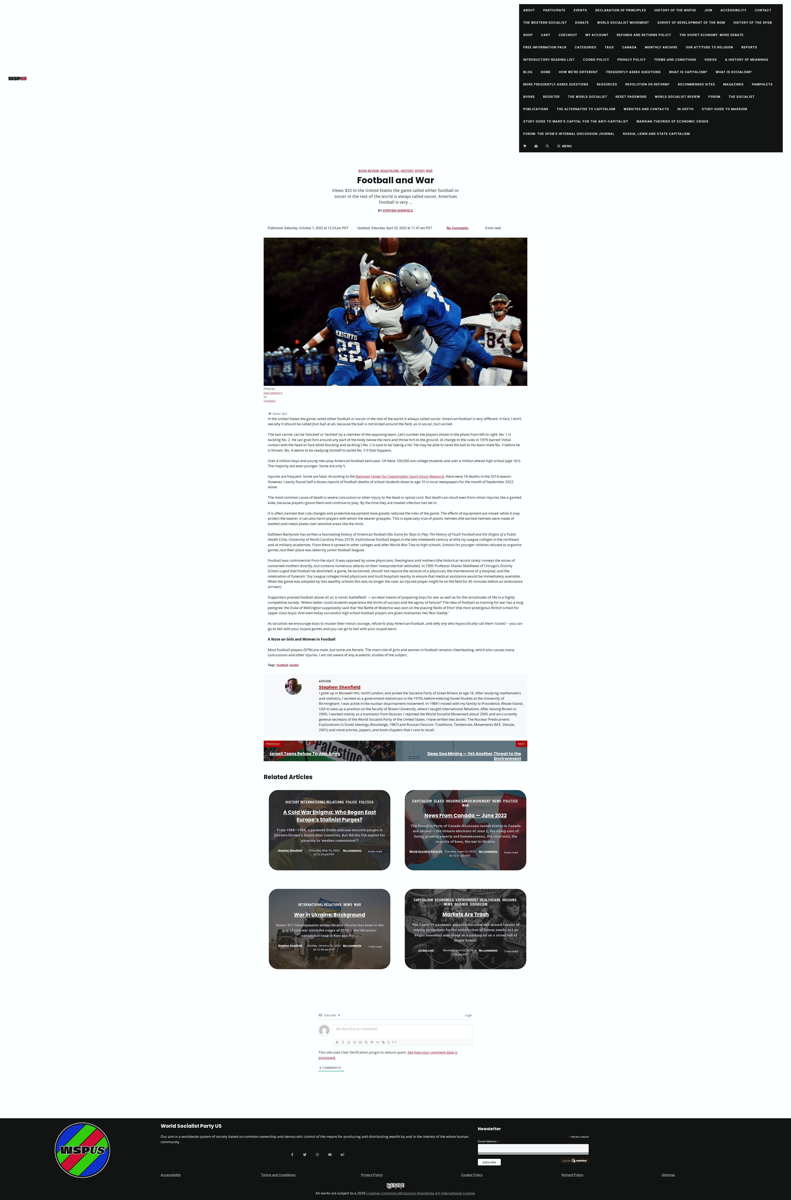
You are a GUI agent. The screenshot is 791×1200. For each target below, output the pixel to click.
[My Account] (536, 146)
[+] (394, 1042)
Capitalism (422, 801)
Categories (585, 47)
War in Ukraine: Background (329, 914)
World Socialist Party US (426, 851)
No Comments (457, 228)
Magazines (733, 84)
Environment (467, 899)
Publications (535, 109)
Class (439, 801)
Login (468, 1015)
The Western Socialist (545, 23)
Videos (710, 60)
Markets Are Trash (465, 914)
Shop (528, 35)
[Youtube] (330, 1154)
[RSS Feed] (342, 1154)
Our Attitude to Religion (709, 47)
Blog (527, 72)
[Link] (383, 1042)
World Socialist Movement (623, 23)
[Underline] (349, 1042)
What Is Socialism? (734, 72)
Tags (609, 47)
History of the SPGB (752, 23)
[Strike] (354, 1042)
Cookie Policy (596, 60)
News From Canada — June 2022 (466, 815)
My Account (596, 35)
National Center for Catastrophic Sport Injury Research (400, 476)
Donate (582, 23)
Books (529, 97)
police (351, 802)
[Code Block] (377, 1042)
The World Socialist (587, 97)
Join (708, 10)
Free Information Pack (544, 47)
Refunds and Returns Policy (644, 35)
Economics (444, 899)
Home (546, 72)
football (282, 665)
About (529, 10)
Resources (607, 84)
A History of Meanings (746, 60)
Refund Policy (572, 1175)
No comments (352, 850)
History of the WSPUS (675, 10)
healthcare (389, 171)
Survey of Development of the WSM (691, 23)
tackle (294, 665)
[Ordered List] (360, 1042)
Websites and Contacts (646, 109)
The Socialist (742, 97)
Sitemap (668, 1175)
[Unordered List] (366, 1042)
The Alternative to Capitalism (586, 109)
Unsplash (269, 401)
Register (551, 97)
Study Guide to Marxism (724, 109)
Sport (420, 171)
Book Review (368, 171)
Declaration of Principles (620, 10)
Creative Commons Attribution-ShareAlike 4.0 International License (420, 1193)
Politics (366, 802)
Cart (545, 35)
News (496, 801)
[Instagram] (317, 1154)
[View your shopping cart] (524, 146)
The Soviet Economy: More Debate (711, 35)
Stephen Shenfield (398, 210)
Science (461, 904)
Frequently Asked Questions (633, 72)
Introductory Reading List (549, 60)
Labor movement (476, 801)
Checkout (568, 35)
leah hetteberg (273, 393)
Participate (554, 10)
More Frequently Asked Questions (556, 84)
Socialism (478, 904)
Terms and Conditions (675, 60)
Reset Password (631, 97)
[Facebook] (292, 1154)
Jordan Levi (426, 950)
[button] (547, 146)
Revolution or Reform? (647, 84)
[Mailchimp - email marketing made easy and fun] (575, 1162)
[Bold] (337, 1042)
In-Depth (685, 109)
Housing (453, 801)
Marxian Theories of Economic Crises (673, 121)
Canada (629, 47)
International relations (322, 802)
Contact (763, 10)
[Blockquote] (372, 1042)
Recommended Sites (696, 84)
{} (388, 1042)
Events (580, 10)
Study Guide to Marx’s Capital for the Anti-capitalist (575, 121)
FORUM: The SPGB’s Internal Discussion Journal (569, 134)
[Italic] (343, 1042)
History (407, 171)
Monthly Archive (661, 47)
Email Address (488, 1141)
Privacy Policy (631, 60)
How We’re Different (578, 72)
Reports (749, 47)
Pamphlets (762, 84)
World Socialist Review (677, 97)
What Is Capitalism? (688, 72)
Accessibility (734, 10)
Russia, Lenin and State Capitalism (656, 134)
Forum (714, 97)
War (429, 171)
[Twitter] (305, 1154)
